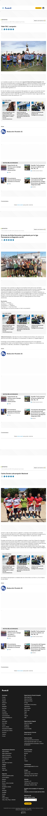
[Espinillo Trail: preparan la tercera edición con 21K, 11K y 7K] (27, 167)
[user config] (43, 8)
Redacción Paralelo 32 (14, 132)
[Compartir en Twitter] (9, 29)
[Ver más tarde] (2, 29)
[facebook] (6, 29)
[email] (11, 29)
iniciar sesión (20, 205)
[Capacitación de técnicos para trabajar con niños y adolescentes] (3, 167)
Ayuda (30, 809)
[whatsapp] (4, 29)
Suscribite (38, 8)
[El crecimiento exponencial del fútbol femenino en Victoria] (3, 180)
